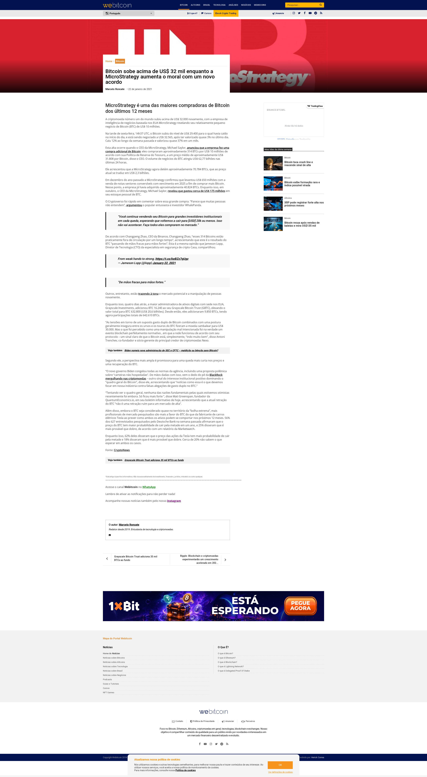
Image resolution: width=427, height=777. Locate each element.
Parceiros (250, 721)
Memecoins (260, 5)
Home (109, 61)
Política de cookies (185, 770)
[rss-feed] (321, 13)
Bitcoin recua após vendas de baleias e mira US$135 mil (302, 224)
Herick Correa (317, 757)
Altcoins (195, 5)
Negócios (246, 5)
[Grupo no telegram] (315, 13)
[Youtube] (310, 13)
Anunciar (229, 721)
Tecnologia (219, 5)
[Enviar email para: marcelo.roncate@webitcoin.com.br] (110, 535)
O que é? (193, 13)
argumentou (134, 205)
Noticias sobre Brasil (112, 670)
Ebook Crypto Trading (225, 13)
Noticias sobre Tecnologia (115, 666)
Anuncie (279, 13)
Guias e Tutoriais (111, 683)
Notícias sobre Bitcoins (114, 657)
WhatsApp (149, 487)
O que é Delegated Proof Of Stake (234, 670)
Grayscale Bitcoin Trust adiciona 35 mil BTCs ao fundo (154, 460)
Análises (233, 5)
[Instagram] (293, 13)
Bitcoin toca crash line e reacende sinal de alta (298, 164)
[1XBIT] (213, 606)
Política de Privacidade (203, 721)
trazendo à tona (148, 294)
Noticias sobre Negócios (114, 675)
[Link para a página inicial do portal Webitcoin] (213, 711)
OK (280, 765)
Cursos (207, 13)
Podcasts (107, 679)
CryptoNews (122, 450)
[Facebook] (304, 13)
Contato (179, 721)
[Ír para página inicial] (128, 5)
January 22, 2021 (164, 263)
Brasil (206, 5)
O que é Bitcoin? (225, 653)
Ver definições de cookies (280, 772)
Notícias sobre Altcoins (114, 662)
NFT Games (108, 692)
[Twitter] (299, 13)
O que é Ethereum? (227, 657)
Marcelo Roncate (129, 525)
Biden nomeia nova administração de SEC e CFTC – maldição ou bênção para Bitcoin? (171, 350)
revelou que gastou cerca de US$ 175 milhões (196, 191)
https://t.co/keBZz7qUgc (171, 259)
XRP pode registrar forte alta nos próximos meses (304, 204)
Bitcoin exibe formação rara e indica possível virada (302, 184)
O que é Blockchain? (227, 662)
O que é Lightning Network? (231, 666)
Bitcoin (184, 5)
